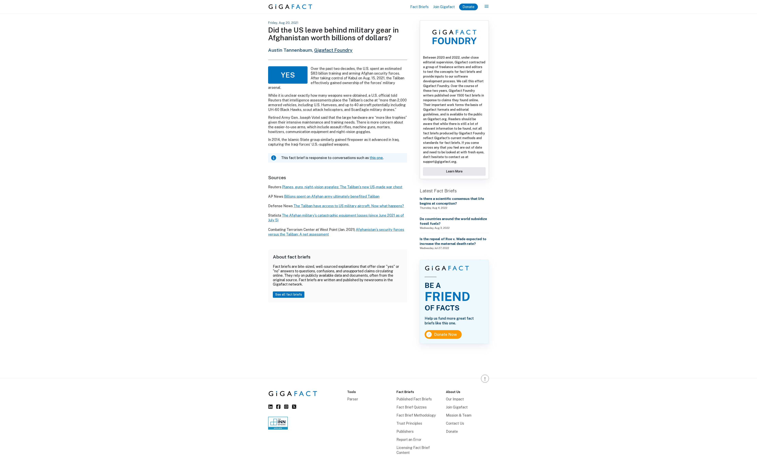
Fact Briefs (419, 7)
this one (376, 158)
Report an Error (408, 439)
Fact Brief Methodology (416, 415)
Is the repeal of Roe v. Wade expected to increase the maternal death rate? (453, 241)
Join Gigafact (444, 7)
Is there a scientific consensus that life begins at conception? (452, 201)
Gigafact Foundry (333, 50)
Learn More (454, 171)
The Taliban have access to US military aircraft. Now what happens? (349, 206)
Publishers (405, 431)
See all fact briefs (288, 294)
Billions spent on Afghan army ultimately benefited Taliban (331, 196)
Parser (352, 399)
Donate (468, 7)
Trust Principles (409, 423)
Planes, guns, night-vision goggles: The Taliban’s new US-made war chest (342, 187)
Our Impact (455, 399)
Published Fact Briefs (414, 399)
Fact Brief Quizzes (411, 407)
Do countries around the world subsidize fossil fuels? (453, 221)
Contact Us (455, 423)
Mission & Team (459, 415)
